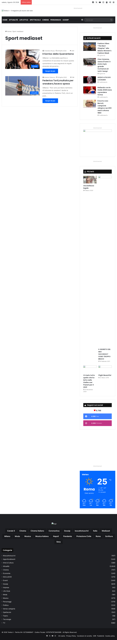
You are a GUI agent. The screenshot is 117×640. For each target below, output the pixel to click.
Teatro (5, 616)
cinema (22, 531)
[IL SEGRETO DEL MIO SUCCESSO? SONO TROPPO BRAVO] (105, 261)
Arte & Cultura (8, 563)
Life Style (23, 20)
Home (5, 20)
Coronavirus (54, 531)
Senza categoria (9, 609)
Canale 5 (11, 531)
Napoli (56, 536)
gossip (67, 531)
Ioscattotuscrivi (82, 531)
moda (17, 536)
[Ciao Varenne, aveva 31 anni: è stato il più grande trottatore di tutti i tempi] (89, 62)
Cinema (45, 20)
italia (95, 531)
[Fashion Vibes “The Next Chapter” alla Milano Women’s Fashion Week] (89, 46)
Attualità (13, 20)
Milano (7, 536)
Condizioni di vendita (84, 636)
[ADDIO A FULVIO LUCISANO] (89, 80)
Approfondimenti (9, 559)
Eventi (5, 580)
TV (4, 623)
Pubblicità (100, 636)
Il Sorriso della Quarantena (58, 53)
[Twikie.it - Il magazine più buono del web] (17, 10)
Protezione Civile (83, 536)
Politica (5, 605)
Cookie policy (110, 636)
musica (27, 536)
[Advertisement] (97, 447)
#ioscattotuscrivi (9, 556)
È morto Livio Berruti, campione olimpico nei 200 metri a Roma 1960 (105, 107)
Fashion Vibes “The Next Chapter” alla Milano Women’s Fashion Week (104, 48)
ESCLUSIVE (7, 577)
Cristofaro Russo (49, 51)
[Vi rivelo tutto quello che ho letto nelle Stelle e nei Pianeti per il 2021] (90, 369)
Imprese (6, 587)
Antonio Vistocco (49, 77)
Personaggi (55, 20)
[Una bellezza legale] (90, 179)
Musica (5, 598)
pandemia (67, 536)
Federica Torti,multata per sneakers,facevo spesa (58, 82)
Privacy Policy (71, 636)
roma (98, 536)
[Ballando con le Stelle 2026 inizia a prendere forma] (89, 90)
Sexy (58, 542)
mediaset (106, 531)
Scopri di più (50, 71)
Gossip (66, 20)
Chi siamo (61, 636)
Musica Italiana (42, 536)
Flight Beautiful (104, 375)
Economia (6, 573)
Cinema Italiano (37, 531)
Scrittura (109, 536)
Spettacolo (35, 20)
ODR (94, 636)
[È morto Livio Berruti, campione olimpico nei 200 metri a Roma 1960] (89, 104)
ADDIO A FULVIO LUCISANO (104, 78)
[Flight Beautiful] (105, 369)
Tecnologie (7, 619)
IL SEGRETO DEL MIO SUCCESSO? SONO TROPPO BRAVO (104, 354)
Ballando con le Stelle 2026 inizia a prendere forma (105, 91)
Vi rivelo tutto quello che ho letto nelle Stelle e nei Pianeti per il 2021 (89, 381)
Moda (5, 594)
